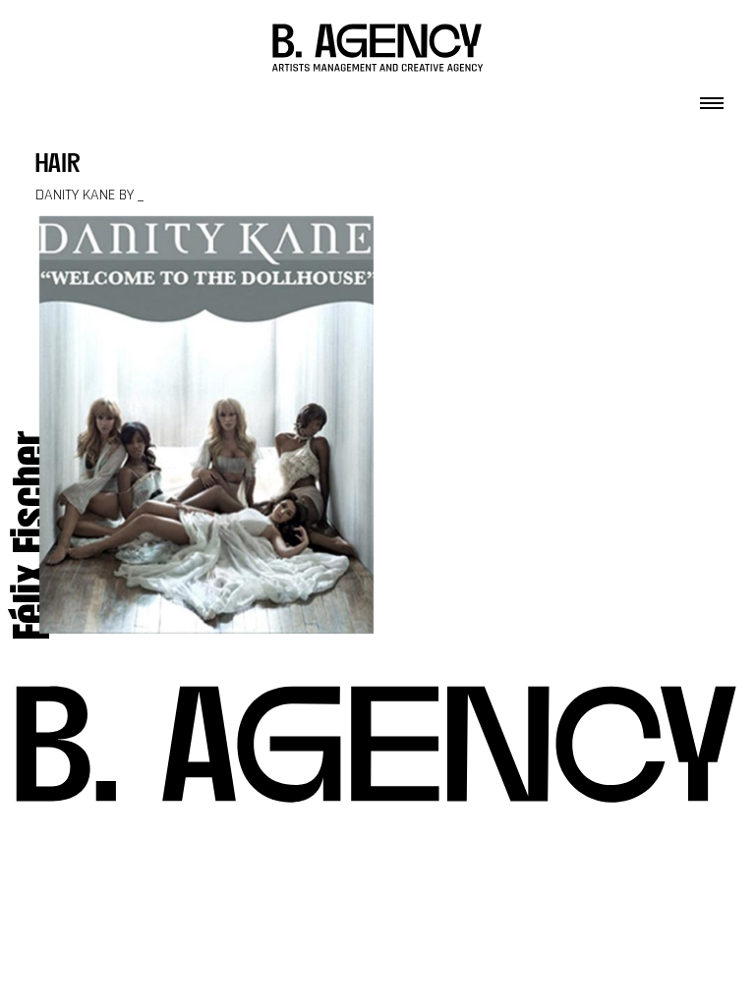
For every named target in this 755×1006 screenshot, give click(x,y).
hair (58, 165)
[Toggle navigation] (712, 97)
